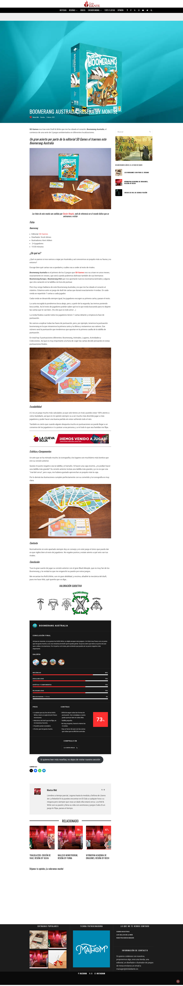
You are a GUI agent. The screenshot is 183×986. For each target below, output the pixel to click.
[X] (135, 10)
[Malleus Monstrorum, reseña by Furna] (39, 959)
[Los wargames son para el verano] (39, 940)
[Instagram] (139, 10)
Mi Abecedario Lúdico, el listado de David (128, 165)
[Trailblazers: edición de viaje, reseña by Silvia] (57, 940)
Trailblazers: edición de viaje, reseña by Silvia (40, 856)
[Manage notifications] (178, 981)
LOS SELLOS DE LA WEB (124, 935)
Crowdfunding (93, 10)
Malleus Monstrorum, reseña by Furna (68, 856)
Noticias (63, 10)
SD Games (43, 234)
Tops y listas (109, 10)
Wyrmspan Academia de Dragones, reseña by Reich (97, 856)
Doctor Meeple (68, 213)
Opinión (120, 10)
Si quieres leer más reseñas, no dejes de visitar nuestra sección (70, 759)
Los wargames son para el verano (136, 172)
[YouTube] (143, 10)
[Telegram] (147, 10)
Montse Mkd (36, 117)
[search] (150, 131)
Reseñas (72, 10)
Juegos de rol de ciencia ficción (135, 193)
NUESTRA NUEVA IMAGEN (125, 938)
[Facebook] (131, 10)
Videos (82, 10)
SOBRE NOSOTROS (123, 931)
